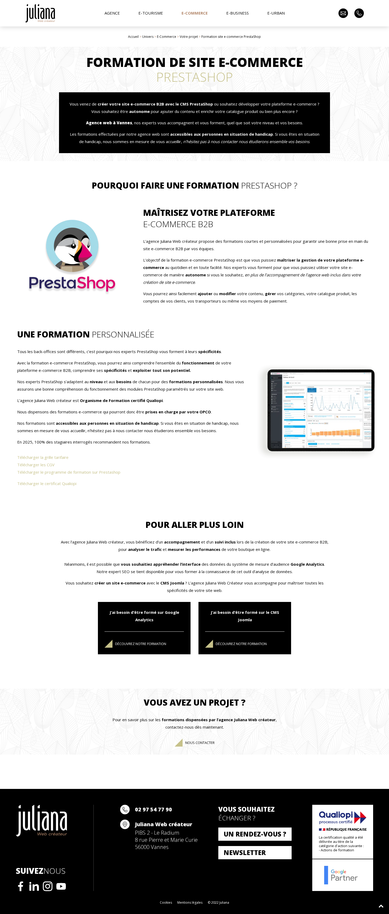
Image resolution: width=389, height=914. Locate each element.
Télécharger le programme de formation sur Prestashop (68, 472)
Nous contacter (200, 742)
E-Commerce (166, 36)
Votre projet (189, 36)
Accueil (133, 36)
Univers (147, 36)
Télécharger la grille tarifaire (43, 457)
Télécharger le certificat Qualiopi (46, 483)
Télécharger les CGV (36, 464)
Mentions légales (189, 902)
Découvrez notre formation (140, 643)
